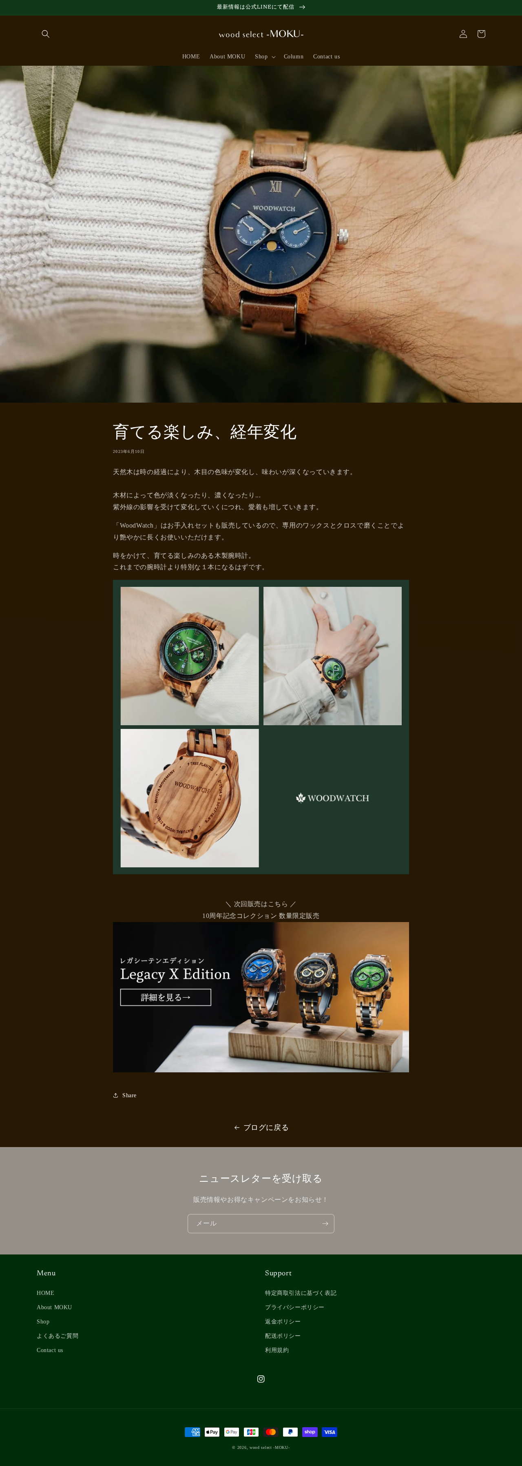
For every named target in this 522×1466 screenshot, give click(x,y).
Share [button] (129, 1095)
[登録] (325, 1223)
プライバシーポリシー (295, 1307)
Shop (43, 1322)
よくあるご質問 (57, 1336)
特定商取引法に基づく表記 (300, 1293)
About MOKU (54, 1307)
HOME (45, 1293)
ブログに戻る (266, 1127)
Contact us (50, 1350)
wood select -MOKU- (270, 1447)
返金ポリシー (283, 1322)
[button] (46, 34)
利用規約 (277, 1350)
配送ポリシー (283, 1336)
